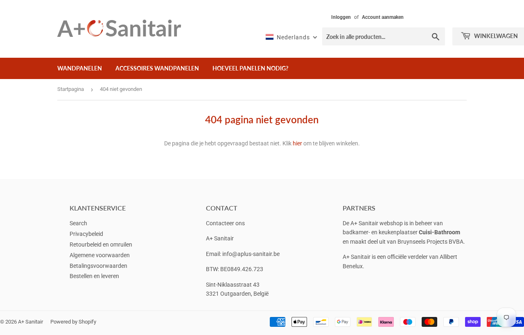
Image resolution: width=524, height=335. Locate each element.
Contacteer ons (225, 223)
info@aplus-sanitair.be (251, 254)
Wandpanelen (79, 68)
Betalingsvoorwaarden (98, 266)
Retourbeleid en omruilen (101, 244)
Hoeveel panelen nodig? (250, 68)
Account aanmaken (383, 17)
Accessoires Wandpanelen (157, 68)
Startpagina (70, 89)
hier (297, 143)
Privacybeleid (86, 234)
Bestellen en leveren (94, 276)
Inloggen (341, 17)
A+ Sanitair (30, 322)
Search (78, 223)
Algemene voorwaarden (100, 255)
